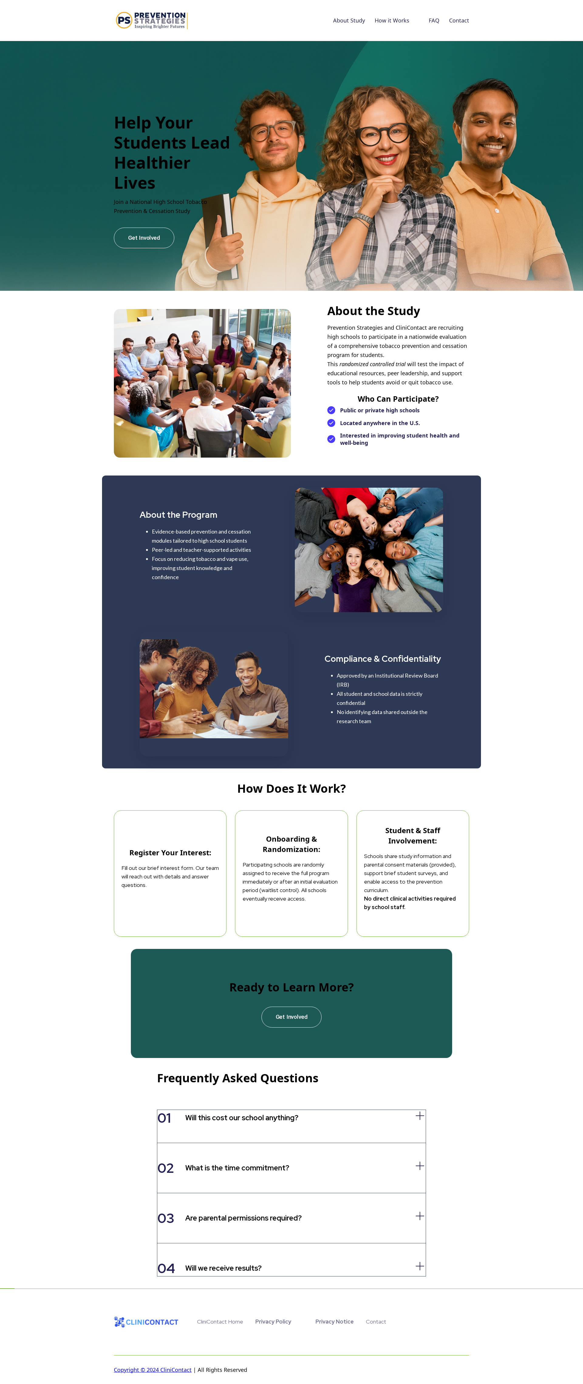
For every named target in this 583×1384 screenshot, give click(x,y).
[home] (152, 20)
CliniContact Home (220, 1321)
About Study (349, 20)
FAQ (434, 20)
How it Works (392, 20)
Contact (459, 20)
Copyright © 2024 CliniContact (153, 1369)
